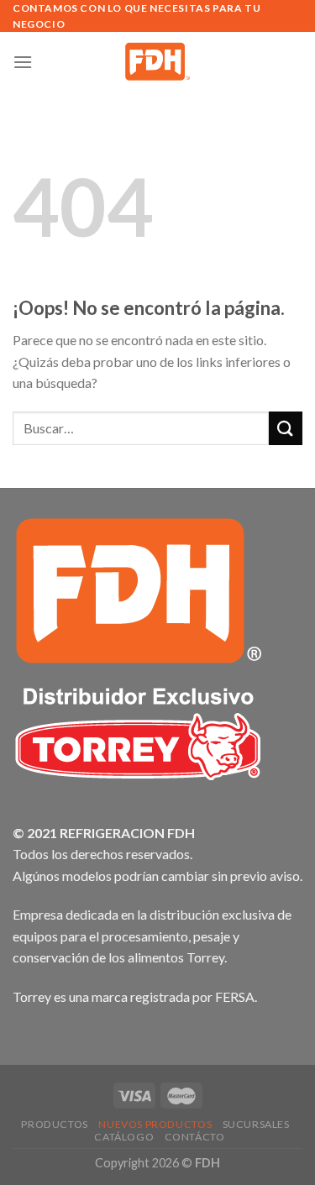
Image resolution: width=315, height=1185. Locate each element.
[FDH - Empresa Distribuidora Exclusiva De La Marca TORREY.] (157, 61)
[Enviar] (285, 428)
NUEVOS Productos (155, 1124)
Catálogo (124, 1136)
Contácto (195, 1136)
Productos (54, 1124)
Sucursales (256, 1124)
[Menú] (23, 61)
